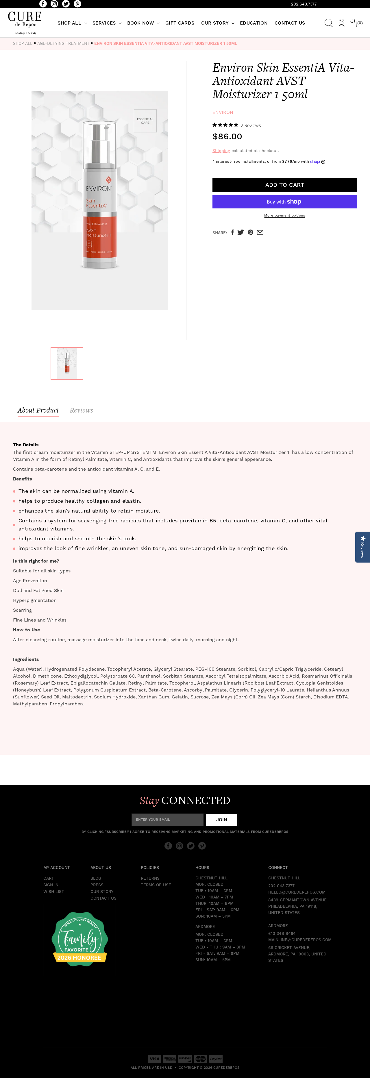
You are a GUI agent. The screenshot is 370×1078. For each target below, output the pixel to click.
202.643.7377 (304, 4)
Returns (150, 878)
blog (95, 878)
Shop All (22, 43)
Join (221, 820)
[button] (71, 23)
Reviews (81, 410)
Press (96, 885)
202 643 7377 (281, 886)
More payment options (284, 215)
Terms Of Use (156, 885)
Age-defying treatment (63, 43)
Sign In (50, 885)
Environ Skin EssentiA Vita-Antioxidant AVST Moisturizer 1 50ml (165, 43)
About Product (38, 410)
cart (48, 878)
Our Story (101, 891)
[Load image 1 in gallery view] (67, 363)
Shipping (221, 151)
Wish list (53, 891)
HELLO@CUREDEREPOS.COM (296, 892)
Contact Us (103, 898)
